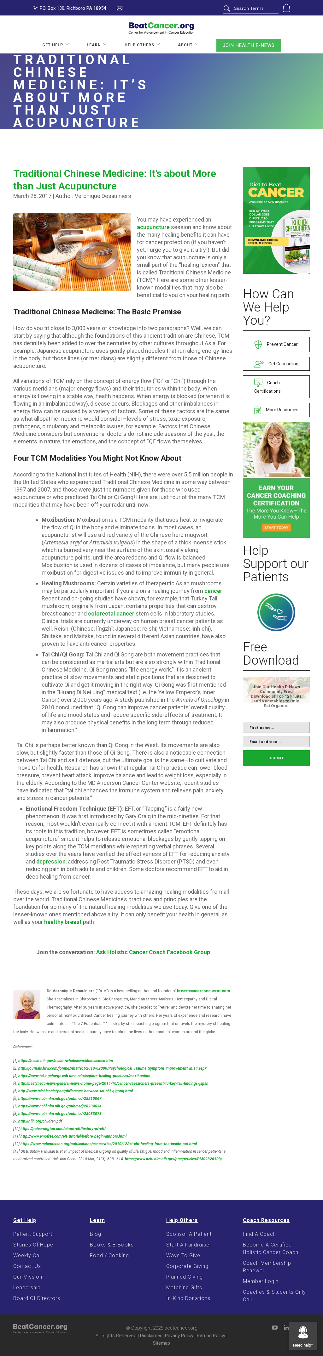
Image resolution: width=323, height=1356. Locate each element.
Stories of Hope (33, 1245)
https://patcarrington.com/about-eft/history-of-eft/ (63, 1129)
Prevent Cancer (282, 344)
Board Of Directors (36, 1298)
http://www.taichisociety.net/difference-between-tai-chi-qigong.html (75, 1091)
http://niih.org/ (30, 1121)
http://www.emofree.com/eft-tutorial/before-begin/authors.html (73, 1136)
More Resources (281, 409)
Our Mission (27, 1277)
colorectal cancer (111, 613)
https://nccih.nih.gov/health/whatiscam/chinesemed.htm (65, 1061)
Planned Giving (184, 1277)
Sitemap (161, 1343)
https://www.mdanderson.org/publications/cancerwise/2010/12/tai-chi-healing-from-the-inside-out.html (109, 1144)
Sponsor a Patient (189, 1234)
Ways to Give (183, 1255)
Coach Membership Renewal (267, 1267)
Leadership (27, 1288)
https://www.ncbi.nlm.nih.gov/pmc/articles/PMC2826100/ (173, 1159)
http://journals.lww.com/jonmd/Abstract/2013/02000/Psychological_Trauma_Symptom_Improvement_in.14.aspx (112, 1068)
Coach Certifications (267, 387)
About (185, 45)
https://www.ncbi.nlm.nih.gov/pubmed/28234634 (60, 1106)
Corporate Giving (187, 1266)
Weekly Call (27, 1255)
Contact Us (27, 1266)
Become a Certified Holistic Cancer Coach (270, 1248)
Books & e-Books (112, 1245)
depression (51, 861)
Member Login (261, 1281)
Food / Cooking (109, 1255)
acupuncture (153, 227)
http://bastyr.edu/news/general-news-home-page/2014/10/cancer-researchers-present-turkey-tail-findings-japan (113, 1083)
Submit (276, 758)
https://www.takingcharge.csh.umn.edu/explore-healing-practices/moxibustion (84, 1076)
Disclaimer (151, 1335)
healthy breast (63, 922)
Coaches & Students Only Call (274, 1296)
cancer (213, 591)
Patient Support (32, 1234)
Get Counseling (282, 363)
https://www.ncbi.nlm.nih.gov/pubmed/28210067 (60, 1098)
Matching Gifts (184, 1288)
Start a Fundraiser (188, 1245)
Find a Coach (259, 1234)
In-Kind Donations (188, 1298)
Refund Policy (211, 1335)
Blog (95, 1234)
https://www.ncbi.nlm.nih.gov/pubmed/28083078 (60, 1113)
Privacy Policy (179, 1335)
